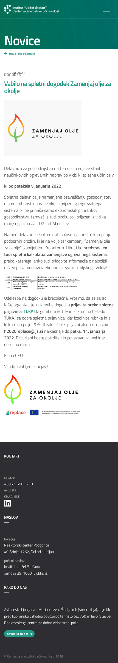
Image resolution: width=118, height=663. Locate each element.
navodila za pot (17, 633)
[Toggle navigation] (106, 9)
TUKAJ (29, 311)
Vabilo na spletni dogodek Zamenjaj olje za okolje (57, 87)
